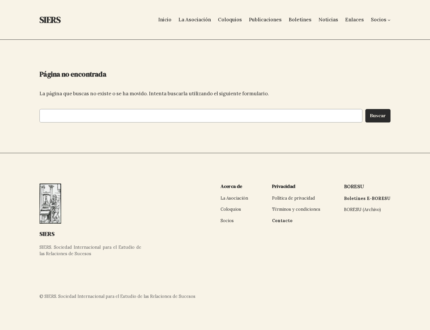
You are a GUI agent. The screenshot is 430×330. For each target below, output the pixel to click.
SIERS (47, 234)
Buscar (378, 115)
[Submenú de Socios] (389, 19)
